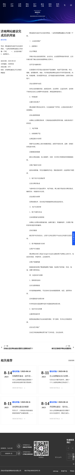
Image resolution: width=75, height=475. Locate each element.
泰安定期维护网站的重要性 (61, 348)
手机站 (72, 471)
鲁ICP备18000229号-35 (32, 470)
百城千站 (64, 471)
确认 (73, 458)
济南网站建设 (60, 33)
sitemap (55, 471)
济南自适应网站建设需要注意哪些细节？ (18, 348)
